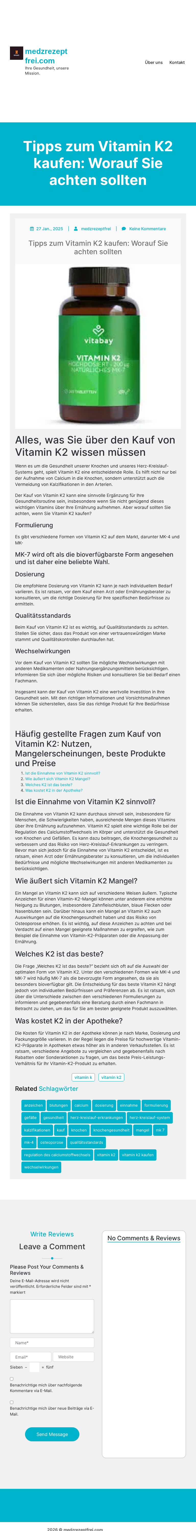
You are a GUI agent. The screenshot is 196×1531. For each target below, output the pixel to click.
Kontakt (177, 62)
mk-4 (29, 1142)
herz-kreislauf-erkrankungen (96, 1117)
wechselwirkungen (41, 1167)
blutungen (59, 1105)
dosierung (104, 1105)
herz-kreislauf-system (150, 1117)
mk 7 (160, 1130)
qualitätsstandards (86, 1142)
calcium (81, 1105)
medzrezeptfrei (96, 228)
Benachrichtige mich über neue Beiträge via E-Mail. (52, 1411)
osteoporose (51, 1142)
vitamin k (83, 1077)
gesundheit (53, 1117)
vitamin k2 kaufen (138, 1154)
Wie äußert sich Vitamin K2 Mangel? (57, 778)
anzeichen (33, 1105)
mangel (142, 1130)
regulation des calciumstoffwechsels (57, 1154)
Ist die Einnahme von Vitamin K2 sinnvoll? (62, 773)
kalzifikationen (37, 1130)
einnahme (129, 1105)
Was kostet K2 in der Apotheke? (54, 790)
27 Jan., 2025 (49, 228)
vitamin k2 (111, 1077)
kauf (61, 1130)
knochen (79, 1130)
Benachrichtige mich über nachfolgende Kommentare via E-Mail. (46, 1388)
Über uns (154, 62)
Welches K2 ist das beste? (48, 784)
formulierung (156, 1105)
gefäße (30, 1117)
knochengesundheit (111, 1130)
